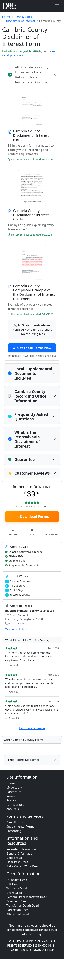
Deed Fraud (14, 858)
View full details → (16, 629)
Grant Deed (14, 893)
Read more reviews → (32, 728)
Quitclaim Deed (16, 880)
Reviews (11, 796)
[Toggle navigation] (57, 5)
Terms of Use (15, 805)
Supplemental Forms (20, 827)
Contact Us (13, 792)
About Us (12, 809)
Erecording (13, 831)
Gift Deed (12, 884)
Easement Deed (17, 901)
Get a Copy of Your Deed (22, 866)
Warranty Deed (16, 888)
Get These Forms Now (34, 348)
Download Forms (34, 516)
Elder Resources (17, 862)
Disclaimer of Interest (20, 21)
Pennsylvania (23, 17)
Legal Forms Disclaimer (23, 760)
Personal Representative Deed (26, 897)
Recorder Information (21, 849)
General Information (20, 853)
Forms (6, 17)
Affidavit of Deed (17, 914)
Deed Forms (14, 822)
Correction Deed (17, 910)
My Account (14, 787)
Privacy (11, 800)
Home (10, 783)
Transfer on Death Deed (22, 905)
